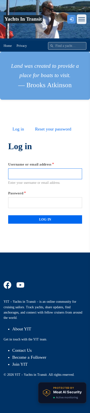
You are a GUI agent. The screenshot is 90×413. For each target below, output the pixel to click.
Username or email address (29, 164)
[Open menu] (81, 19)
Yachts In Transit (23, 19)
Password (15, 193)
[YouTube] (21, 285)
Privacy (22, 46)
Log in (18, 129)
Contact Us (22, 350)
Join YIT (20, 364)
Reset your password (53, 129)
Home (8, 46)
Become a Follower (29, 357)
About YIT (21, 329)
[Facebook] (8, 285)
